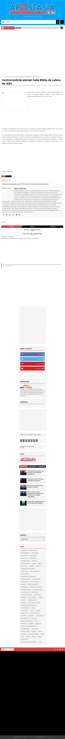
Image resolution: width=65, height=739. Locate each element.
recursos (35, 628)
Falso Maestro (26, 589)
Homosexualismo (34, 602)
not (36, 621)
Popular (32, 466)
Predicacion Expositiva (29, 626)
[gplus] (60, 649)
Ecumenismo (36, 579)
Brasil (32, 566)
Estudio (23, 584)
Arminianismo (25, 560)
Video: (40, 636)
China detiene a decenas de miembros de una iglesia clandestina (33, 28)
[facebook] (55, 649)
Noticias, (13, 87)
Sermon (23, 634)
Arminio (34, 560)
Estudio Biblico (33, 584)
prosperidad (25, 628)
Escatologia (35, 581)
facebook (53, 226)
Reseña (33, 631)
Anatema (24, 550)
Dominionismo (25, 579)
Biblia (40, 563)
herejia (40, 597)
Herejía (23, 600)
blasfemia (24, 566)
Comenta (41, 466)
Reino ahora (25, 631)
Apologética (25, 553)
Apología (35, 553)
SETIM (22, 447)
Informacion (25, 607)
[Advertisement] (32, 42)
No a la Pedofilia (27, 621)
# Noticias (8, 176)
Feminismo (37, 594)
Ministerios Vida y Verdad (27, 446)
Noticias (59, 27)
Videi (22, 636)
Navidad (34, 618)
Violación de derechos (29, 641)
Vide (42, 634)
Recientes (23, 466)
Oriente (31, 623)
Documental (25, 573)
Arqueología (25, 563)
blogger (11, 226)
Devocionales (34, 571)
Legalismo (24, 610)
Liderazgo (24, 613)
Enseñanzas (25, 581)
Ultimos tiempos (33, 634)
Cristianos (24, 571)
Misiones (24, 615)
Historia (24, 602)
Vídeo (34, 636)
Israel (34, 607)
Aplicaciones (33, 550)
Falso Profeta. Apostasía (29, 592)
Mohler (31, 615)
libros (38, 610)
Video (28, 636)
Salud (40, 631)
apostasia (24, 555)
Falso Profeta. (38, 589)
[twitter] (58, 649)
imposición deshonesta (29, 605)
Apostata (24, 558)
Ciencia (38, 566)
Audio (34, 563)
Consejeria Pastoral (28, 568)
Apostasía (33, 555)
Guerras (24, 597)
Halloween (32, 597)
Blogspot (48, 737)
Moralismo (39, 615)
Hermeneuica (32, 600)
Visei (40, 641)
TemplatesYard (30, 737)
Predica (38, 623)
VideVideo (24, 639)
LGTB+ (32, 610)
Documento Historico (28, 576)
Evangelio (24, 587)
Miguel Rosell (35, 613)
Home (3, 76)
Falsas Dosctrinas (36, 587)
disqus (32, 226)
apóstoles (32, 558)
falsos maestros (26, 594)
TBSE (20, 707)
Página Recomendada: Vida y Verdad (30, 434)
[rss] (62, 649)
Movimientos (25, 618)
